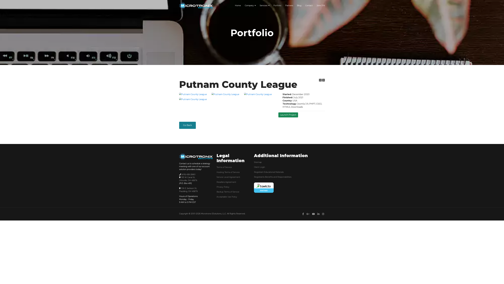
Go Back (187, 125)
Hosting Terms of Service (228, 172)
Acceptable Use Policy (227, 197)
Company (249, 5)
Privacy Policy (223, 187)
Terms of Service (224, 167)
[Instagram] (323, 214)
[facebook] (303, 214)
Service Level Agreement (228, 177)
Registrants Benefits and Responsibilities (272, 177)
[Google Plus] (307, 214)
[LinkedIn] (318, 214)
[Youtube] (313, 214)
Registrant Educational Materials (269, 172)
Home (238, 5)
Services (263, 5)
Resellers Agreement (226, 182)
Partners (289, 5)
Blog (299, 5)
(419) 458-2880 (188, 174)
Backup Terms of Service (228, 192)
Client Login (259, 167)
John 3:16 (321, 5)
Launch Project (288, 115)
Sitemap (258, 162)
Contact (309, 5)
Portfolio (277, 5)
